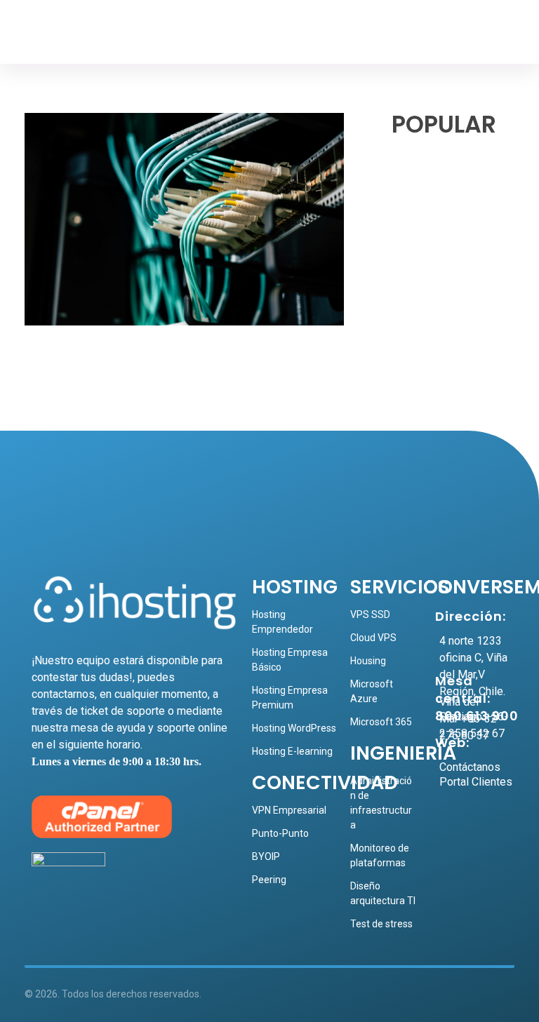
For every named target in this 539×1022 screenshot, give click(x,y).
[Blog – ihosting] (74, 35)
